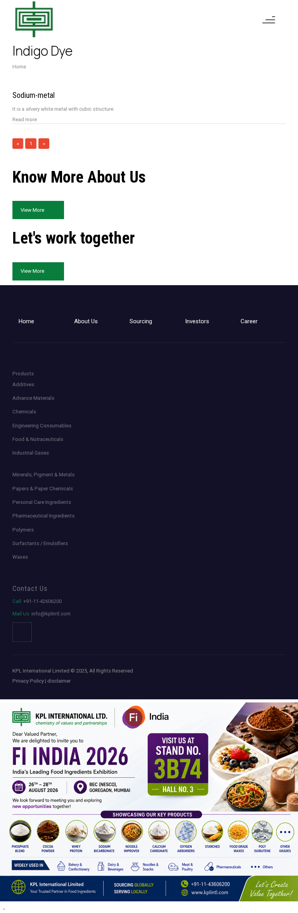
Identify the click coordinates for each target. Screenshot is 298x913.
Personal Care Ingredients (41, 502)
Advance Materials (33, 398)
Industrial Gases (30, 453)
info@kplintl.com (41, 614)
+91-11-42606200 (37, 601)
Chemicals (24, 412)
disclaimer (59, 681)
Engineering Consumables (41, 426)
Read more (24, 119)
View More (32, 210)
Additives (23, 384)
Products (23, 373)
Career (249, 321)
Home (19, 67)
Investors (197, 321)
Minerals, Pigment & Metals (43, 474)
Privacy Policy (28, 681)
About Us (86, 321)
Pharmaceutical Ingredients (43, 516)
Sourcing (141, 321)
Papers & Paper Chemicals (42, 488)
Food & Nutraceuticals (37, 439)
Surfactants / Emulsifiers (40, 543)
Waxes (20, 557)
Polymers (23, 530)
